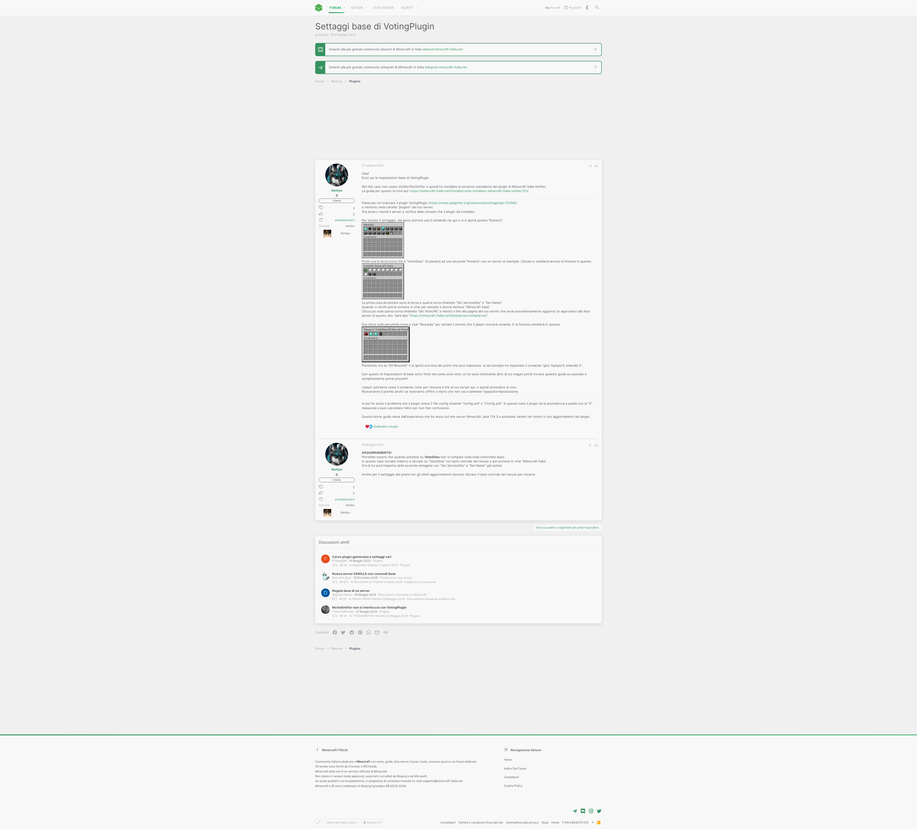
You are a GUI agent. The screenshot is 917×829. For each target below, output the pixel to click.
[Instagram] (591, 811)
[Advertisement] (458, 124)
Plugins (378, 560)
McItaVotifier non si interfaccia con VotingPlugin (369, 607)
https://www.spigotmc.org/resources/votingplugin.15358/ (473, 203)
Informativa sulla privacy (522, 822)
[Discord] (583, 811)
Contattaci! (511, 777)
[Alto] (593, 822)
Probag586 (339, 560)
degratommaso (342, 594)
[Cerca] (597, 7)
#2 (596, 445)
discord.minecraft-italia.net (443, 49)
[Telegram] (574, 811)
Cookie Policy (513, 785)
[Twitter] (599, 811)
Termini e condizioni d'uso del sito (480, 822)
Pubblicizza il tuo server (396, 577)
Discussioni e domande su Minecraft (402, 594)
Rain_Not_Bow (341, 577)
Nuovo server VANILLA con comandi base (364, 574)
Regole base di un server (351, 591)
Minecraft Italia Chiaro (342, 822)
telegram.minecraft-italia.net (446, 67)
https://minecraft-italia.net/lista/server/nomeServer (448, 315)
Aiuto (545, 822)
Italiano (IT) (374, 822)
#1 (596, 166)
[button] (344, 7)
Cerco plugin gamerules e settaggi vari (361, 557)
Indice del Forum (515, 768)
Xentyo (323, 35)
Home (508, 759)
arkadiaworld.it (345, 220)
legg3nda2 (359, 565)
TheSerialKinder (343, 611)
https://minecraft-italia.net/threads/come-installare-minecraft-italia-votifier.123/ (469, 191)
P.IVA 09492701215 (575, 822)
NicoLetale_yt (363, 581)
